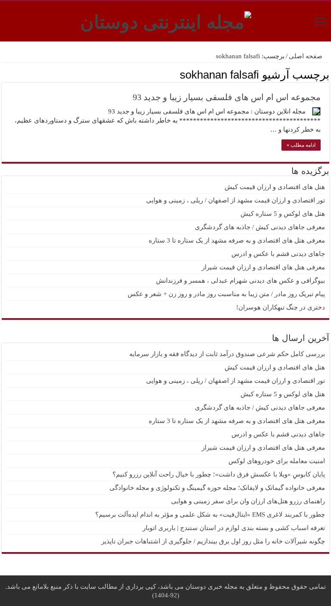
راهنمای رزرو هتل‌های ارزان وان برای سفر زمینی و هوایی (248, 501)
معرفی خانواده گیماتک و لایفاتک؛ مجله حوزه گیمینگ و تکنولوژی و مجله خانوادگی (217, 487)
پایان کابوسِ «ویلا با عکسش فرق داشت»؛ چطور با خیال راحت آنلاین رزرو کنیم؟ (218, 474)
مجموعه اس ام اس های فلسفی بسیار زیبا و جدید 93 (227, 97)
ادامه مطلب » (301, 145)
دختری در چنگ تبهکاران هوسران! (280, 307)
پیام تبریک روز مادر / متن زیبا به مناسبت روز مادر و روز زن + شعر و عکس (226, 293)
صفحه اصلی (306, 56)
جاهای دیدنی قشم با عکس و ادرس (278, 253)
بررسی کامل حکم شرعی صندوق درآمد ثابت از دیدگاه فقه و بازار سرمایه (227, 353)
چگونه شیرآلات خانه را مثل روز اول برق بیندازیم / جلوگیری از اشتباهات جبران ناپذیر (213, 541)
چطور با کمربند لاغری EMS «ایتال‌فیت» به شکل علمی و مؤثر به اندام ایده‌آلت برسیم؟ (210, 514)
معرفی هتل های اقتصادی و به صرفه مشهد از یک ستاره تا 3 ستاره (237, 240)
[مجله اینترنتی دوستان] (165, 20)
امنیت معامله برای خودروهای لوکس (276, 461)
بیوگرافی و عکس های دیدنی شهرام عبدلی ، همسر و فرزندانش (240, 280)
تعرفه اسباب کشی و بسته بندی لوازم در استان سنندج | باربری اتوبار (234, 527)
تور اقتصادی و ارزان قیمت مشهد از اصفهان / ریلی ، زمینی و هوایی (235, 200)
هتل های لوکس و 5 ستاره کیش (282, 213)
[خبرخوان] (4, 74)
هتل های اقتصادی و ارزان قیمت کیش (275, 186)
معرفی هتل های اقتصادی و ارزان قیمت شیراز (263, 267)
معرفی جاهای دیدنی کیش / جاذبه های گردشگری (260, 227)
